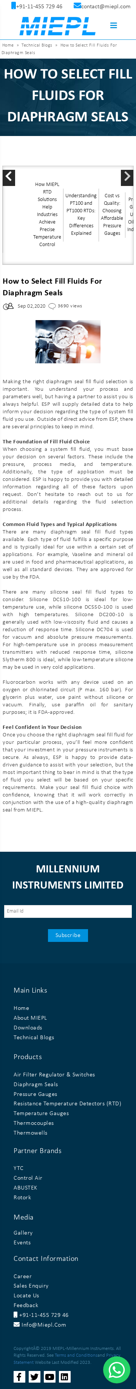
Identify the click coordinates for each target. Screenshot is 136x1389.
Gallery (23, 1233)
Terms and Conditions (76, 1355)
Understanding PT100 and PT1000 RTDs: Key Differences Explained (81, 214)
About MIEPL (30, 1018)
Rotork (22, 1198)
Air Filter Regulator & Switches (54, 1075)
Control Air (28, 1178)
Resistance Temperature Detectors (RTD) (67, 1104)
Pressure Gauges (35, 1094)
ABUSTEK (25, 1188)
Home (8, 45)
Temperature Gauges (41, 1114)
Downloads (28, 1028)
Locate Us (26, 1296)
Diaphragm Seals (36, 1085)
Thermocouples (34, 1123)
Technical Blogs (37, 45)
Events (22, 1243)
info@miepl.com (43, 1325)
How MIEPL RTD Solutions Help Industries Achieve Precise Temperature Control (47, 215)
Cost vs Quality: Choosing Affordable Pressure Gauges (112, 214)
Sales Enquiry (31, 1286)
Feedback (26, 1306)
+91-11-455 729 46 (43, 1315)
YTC (19, 1168)
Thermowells (31, 1133)
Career (23, 1277)
